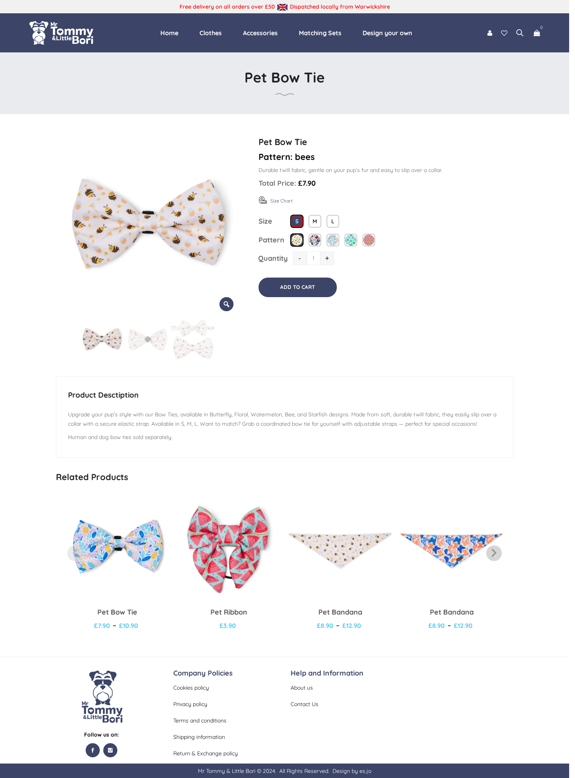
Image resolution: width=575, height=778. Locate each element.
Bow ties (351, 326)
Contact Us (304, 704)
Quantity (273, 258)
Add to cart (297, 287)
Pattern (271, 239)
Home (169, 33)
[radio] (297, 221)
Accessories (260, 33)
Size (265, 221)
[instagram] (110, 750)
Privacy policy (190, 704)
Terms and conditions (199, 720)
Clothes (210, 33)
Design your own (387, 33)
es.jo (365, 770)
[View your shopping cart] (537, 33)
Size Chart (281, 201)
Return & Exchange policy (205, 753)
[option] (147, 225)
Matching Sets (320, 33)
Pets (375, 326)
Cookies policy (191, 687)
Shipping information (199, 736)
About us (302, 687)
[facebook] (93, 750)
